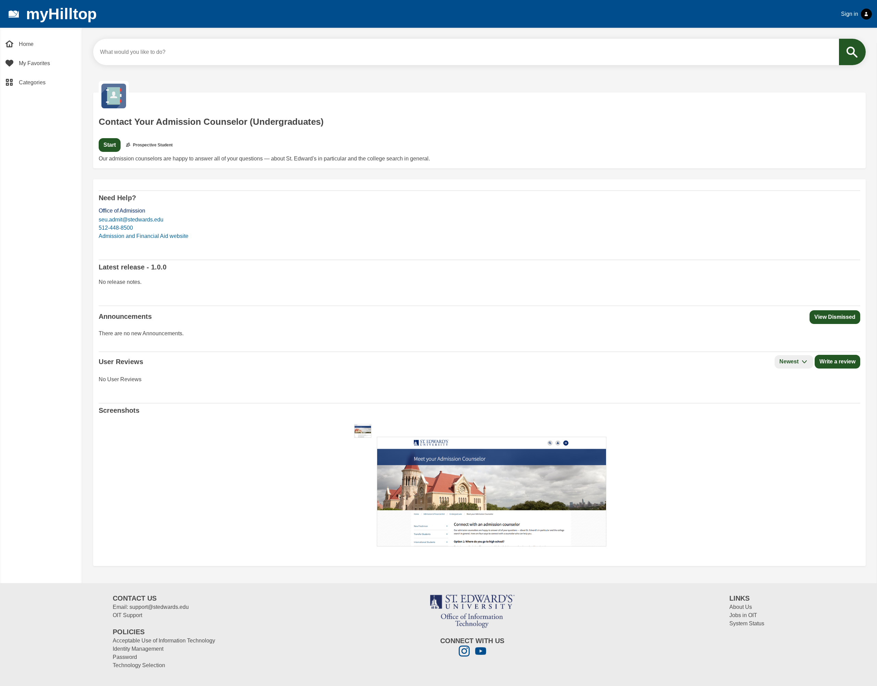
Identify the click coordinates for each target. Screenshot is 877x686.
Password (125, 657)
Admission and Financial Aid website (143, 236)
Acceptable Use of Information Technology (164, 640)
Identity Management (138, 649)
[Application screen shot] (362, 431)
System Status (746, 623)
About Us (740, 607)
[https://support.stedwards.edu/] (472, 611)
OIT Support (127, 615)
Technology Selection (139, 665)
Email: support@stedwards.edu (151, 607)
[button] (835, 317)
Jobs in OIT (743, 615)
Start (109, 145)
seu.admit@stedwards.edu (131, 219)
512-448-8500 (116, 228)
